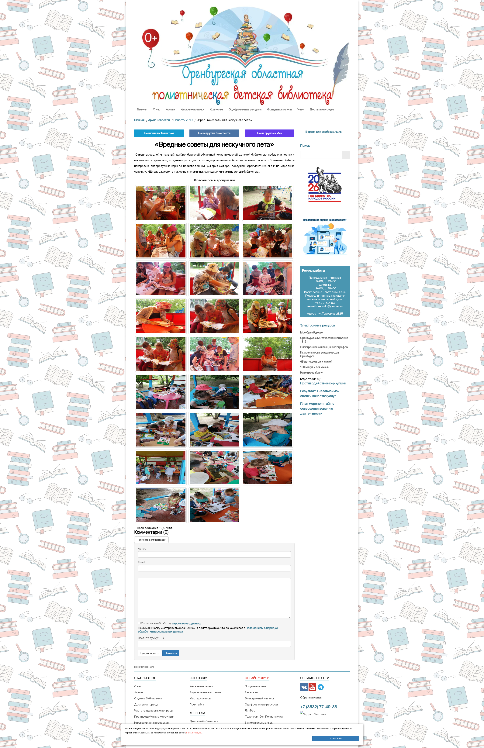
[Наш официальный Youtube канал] (312, 687)
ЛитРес (250, 710)
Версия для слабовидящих (323, 131)
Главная (142, 109)
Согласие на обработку (170, 623)
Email (141, 562)
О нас (156, 109)
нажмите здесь (194, 732)
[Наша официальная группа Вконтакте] (304, 687)
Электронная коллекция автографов (324, 347)
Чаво (300, 109)
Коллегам (216, 109)
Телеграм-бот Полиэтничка (264, 716)
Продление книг (256, 686)
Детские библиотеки (204, 721)
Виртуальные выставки (205, 692)
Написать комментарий (151, 539)
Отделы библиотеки (148, 698)
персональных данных (186, 623)
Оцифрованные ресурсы (245, 109)
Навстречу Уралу (311, 372)
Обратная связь (311, 697)
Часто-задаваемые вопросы (153, 710)
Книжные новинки (192, 109)
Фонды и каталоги (279, 109)
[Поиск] (346, 155)
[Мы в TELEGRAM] (320, 687)
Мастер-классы (200, 698)
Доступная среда (322, 109)
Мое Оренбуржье (311, 332)
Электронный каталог (260, 698)
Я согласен (336, 738)
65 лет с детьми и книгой (316, 361)
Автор (142, 548)
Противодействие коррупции (154, 716)
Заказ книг (252, 692)
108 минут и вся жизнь (314, 367)
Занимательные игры (259, 722)
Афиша (170, 109)
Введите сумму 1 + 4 (151, 638)
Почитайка (197, 704)
